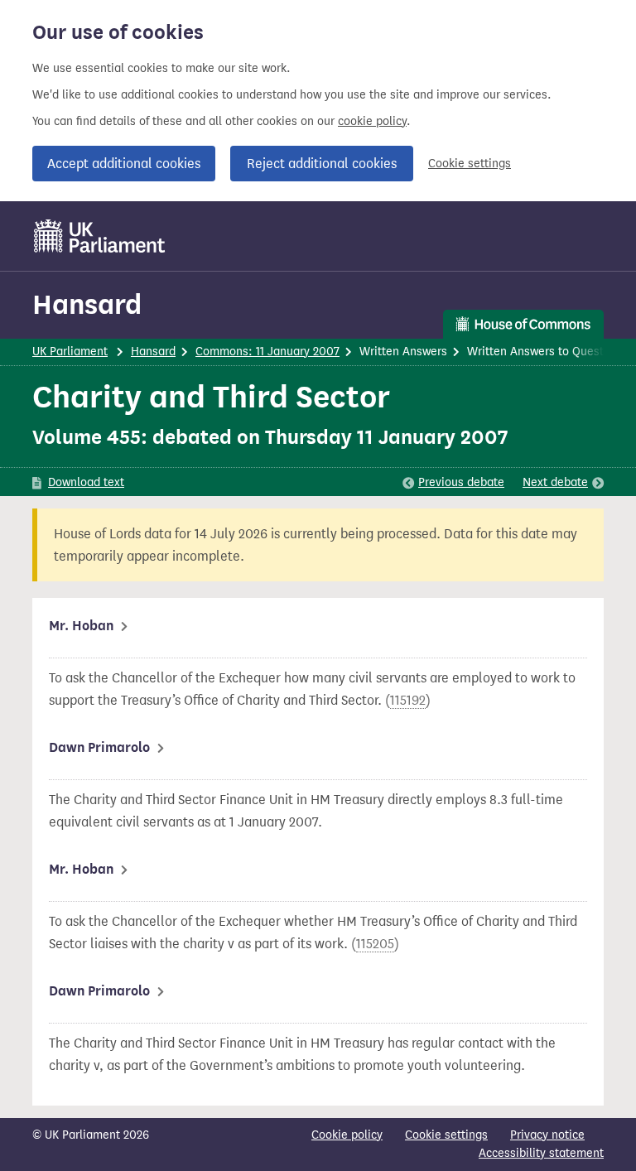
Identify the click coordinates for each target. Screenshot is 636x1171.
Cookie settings (469, 164)
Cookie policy (347, 1135)
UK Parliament (70, 352)
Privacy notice (547, 1135)
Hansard (87, 304)
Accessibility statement (541, 1153)
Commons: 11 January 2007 (267, 352)
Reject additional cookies (322, 163)
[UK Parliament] (99, 236)
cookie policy (372, 121)
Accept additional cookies (123, 163)
